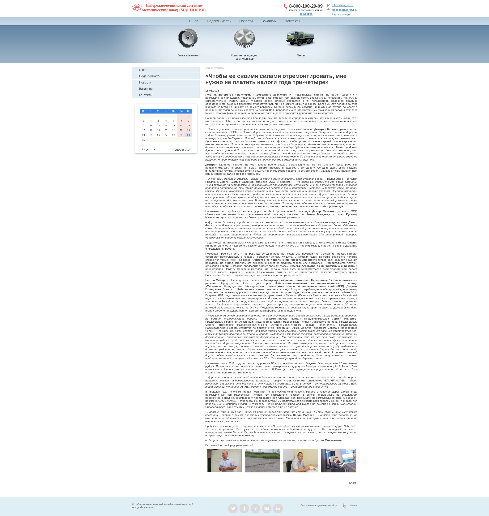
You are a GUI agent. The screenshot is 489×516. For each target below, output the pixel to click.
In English (306, 13)
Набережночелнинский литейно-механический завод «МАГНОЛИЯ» (174, 7)
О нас (193, 21)
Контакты (292, 21)
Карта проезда (341, 14)
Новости (246, 21)
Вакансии (269, 21)
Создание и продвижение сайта (318, 505)
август (179, 149)
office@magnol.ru (342, 4)
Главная (209, 68)
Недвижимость (219, 21)
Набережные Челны (344, 9)
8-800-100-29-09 (306, 6)
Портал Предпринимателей (235, 445)
